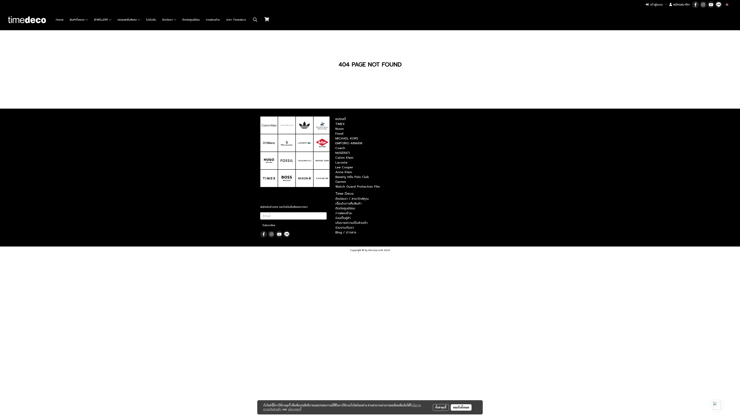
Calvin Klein (344, 157)
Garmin (340, 181)
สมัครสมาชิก (681, 4)
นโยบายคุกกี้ (294, 409)
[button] (255, 19)
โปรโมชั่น (151, 20)
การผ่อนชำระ (213, 20)
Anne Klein (343, 172)
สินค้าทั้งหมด (78, 20)
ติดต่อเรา (168, 20)
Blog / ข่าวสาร (345, 232)
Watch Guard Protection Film (357, 186)
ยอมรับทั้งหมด (461, 407)
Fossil (339, 133)
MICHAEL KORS (346, 138)
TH (730, 4)
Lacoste (341, 162)
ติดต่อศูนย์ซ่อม (191, 20)
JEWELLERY (101, 20)
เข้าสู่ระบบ (656, 4)
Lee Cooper (344, 167)
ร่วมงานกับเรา (344, 227)
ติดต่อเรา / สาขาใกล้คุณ (352, 198)
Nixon (339, 129)
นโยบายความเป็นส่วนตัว (351, 223)
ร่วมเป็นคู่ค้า (343, 218)
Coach (340, 148)
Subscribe (268, 225)
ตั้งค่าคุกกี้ (440, 407)
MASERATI (342, 153)
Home (60, 20)
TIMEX (340, 124)
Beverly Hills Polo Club (352, 177)
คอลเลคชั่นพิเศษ (128, 20)
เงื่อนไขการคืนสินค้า (348, 203)
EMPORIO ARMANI (348, 143)
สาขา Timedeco (236, 20)
